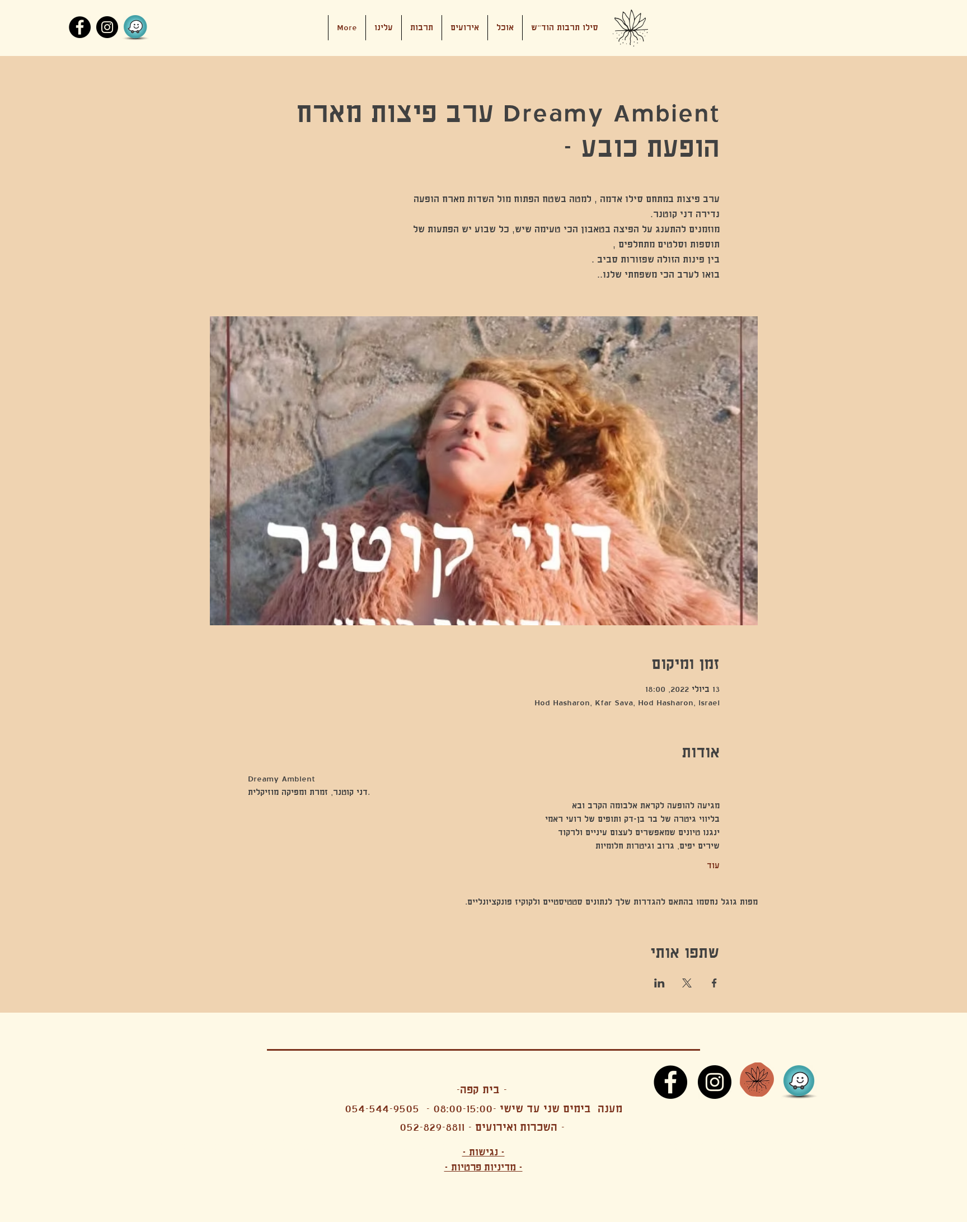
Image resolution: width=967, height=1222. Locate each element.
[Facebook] (80, 27)
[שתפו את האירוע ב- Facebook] (714, 982)
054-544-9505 (382, 1109)
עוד (713, 865)
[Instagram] (107, 27)
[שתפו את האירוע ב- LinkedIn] (659, 982)
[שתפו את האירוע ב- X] (687, 982)
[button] (464, 27)
